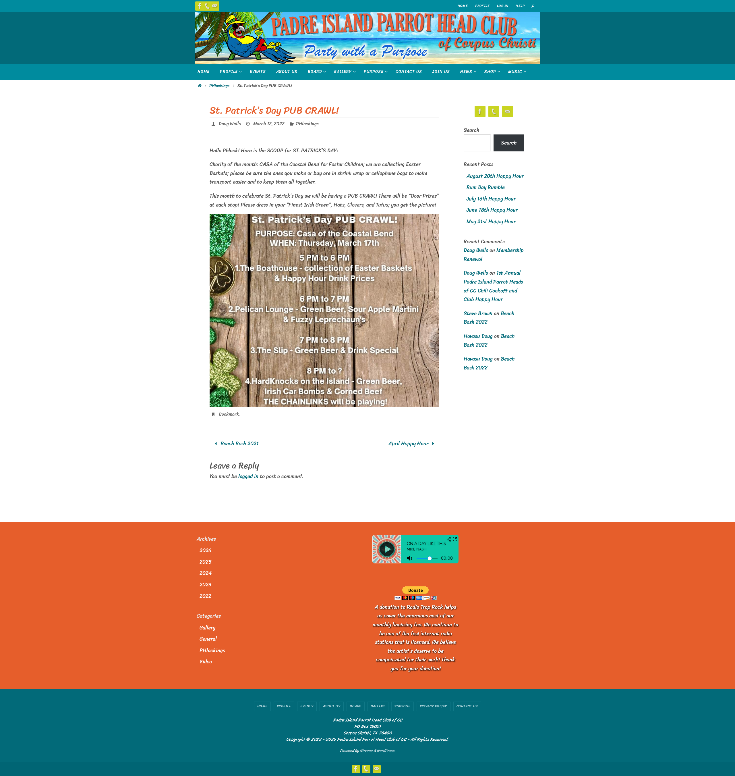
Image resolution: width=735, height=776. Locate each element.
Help (520, 6)
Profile (482, 6)
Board (355, 706)
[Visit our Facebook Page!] (199, 6)
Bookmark (229, 414)
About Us (332, 706)
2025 (206, 562)
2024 (206, 573)
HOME (463, 6)
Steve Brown (478, 313)
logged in (248, 476)
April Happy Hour (409, 443)
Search (471, 130)
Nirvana (366, 750)
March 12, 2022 (269, 124)
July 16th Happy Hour (491, 198)
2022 (205, 596)
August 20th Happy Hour (495, 176)
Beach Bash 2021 (239, 443)
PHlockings (219, 85)
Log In (502, 6)
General (208, 639)
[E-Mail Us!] (214, 6)
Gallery (207, 627)
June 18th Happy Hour (492, 210)
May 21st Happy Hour (491, 221)
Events (307, 706)
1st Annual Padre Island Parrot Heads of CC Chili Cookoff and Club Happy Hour (493, 286)
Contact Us (467, 706)
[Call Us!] (207, 6)
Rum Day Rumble (486, 187)
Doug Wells (230, 124)
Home (262, 706)
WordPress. (386, 750)
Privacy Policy (433, 706)
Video (206, 661)
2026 (205, 550)
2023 (205, 584)
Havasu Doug (478, 336)
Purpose (402, 706)
